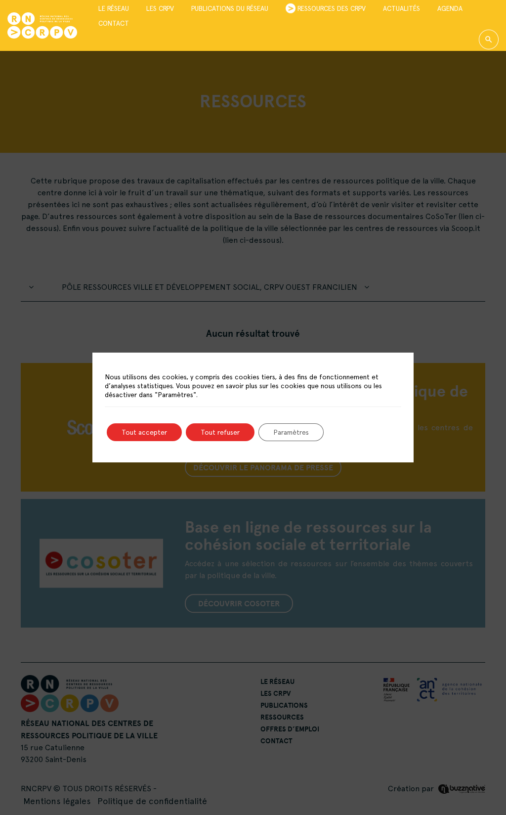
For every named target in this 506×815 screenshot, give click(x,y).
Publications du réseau (229, 8)
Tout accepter (144, 432)
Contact (113, 23)
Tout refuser (220, 432)
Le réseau (113, 8)
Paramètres (291, 432)
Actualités (401, 8)
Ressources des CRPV (331, 8)
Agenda (450, 8)
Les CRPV (160, 8)
